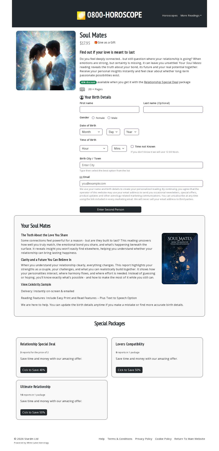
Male (114, 118)
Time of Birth (88, 139)
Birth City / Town (90, 158)
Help (102, 438)
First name (86, 103)
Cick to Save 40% (33, 370)
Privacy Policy (143, 438)
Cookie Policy (163, 438)
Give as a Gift (106, 42)
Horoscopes (170, 15)
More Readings (190, 15)
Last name (156, 103)
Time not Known (145, 146)
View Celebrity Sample (36, 284)
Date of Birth (88, 125)
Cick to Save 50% (129, 370)
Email (86, 177)
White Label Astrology (38, 442)
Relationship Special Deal (161, 82)
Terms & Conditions (119, 438)
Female (100, 118)
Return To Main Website (189, 438)
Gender (84, 117)
